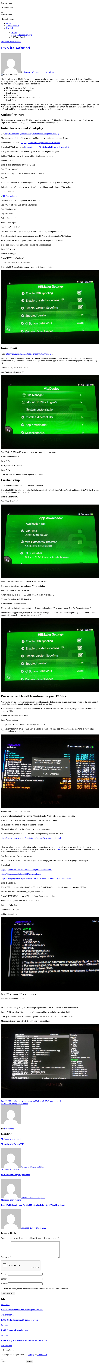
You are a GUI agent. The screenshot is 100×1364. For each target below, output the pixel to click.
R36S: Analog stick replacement (15, 1330)
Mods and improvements (11, 42)
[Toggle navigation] (2, 12)
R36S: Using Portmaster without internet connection (24, 1340)
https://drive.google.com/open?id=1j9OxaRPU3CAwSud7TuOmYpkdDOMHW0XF (36, 878)
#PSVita (52, 72)
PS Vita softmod (15, 48)
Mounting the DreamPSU (12, 1144)
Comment (6, 1257)
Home (8, 23)
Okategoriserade (7, 1315)
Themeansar (42, 1354)
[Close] (2, 1359)
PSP (58, 849)
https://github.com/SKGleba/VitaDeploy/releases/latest (46, 147)
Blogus (31, 1354)
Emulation (5, 1304)
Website (4, 1284)
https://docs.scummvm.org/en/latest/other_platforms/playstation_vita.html (31, 838)
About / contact (12, 26)
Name (4, 1274)
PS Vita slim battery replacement (15, 1175)
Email (4, 1279)
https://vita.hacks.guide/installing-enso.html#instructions (28, 354)
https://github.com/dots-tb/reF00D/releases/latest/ (21, 874)
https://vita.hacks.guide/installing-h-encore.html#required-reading (32, 134)
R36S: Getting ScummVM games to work (19, 1320)
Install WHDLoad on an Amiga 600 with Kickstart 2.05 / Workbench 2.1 (33, 1205)
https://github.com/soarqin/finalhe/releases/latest (40, 142)
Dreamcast (28, 72)
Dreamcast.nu (6, 3)
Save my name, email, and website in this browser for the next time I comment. (36, 1289)
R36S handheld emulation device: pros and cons (22, 1310)
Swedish (9, 28)
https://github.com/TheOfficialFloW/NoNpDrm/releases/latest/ (26, 869)
